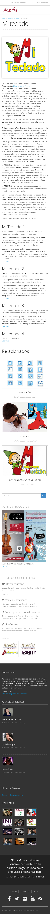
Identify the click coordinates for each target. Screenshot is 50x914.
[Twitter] (17, 898)
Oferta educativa (15, 584)
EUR (32, 3)
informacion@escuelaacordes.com (14, 694)
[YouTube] (33, 898)
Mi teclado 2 (13, 268)
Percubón (25, 392)
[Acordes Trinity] (28, 649)
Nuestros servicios (13, 18)
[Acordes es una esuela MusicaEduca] (10, 649)
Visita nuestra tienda (16, 600)
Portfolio (25, 891)
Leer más (5, 261)
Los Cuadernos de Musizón (25, 480)
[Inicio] (10, 10)
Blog (36, 891)
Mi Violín (25, 436)
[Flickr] (25, 898)
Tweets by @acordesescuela (12, 795)
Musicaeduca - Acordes (22, 86)
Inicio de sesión (42, 3)
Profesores (12, 624)
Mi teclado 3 (13, 305)
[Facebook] (9, 898)
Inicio (3, 18)
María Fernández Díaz (12, 719)
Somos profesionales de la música (23, 612)
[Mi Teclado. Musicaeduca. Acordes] (25, 57)
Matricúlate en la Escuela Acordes (17, 564)
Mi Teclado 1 (13, 226)
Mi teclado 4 (13, 333)
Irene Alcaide (7, 769)
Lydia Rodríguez (9, 744)
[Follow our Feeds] (40, 898)
